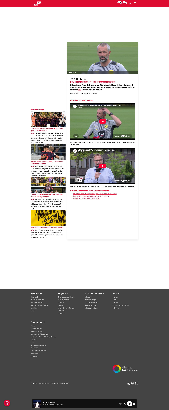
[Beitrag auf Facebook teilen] (77, 79)
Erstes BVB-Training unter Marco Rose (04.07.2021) (91, 196)
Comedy (61, 302)
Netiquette (34, 348)
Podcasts (61, 311)
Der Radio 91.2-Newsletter (40, 334)
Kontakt (33, 340)
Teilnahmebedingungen (39, 351)
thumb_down (125, 404)
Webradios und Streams (66, 308)
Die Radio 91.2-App (37, 331)
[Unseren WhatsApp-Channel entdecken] (128, 383)
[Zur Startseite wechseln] (37, 3)
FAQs (32, 342)
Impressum (34, 356)
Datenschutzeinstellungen (60, 383)
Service (115, 297)
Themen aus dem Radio (66, 297)
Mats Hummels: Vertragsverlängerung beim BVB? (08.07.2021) (95, 194)
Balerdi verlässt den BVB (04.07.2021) (86, 198)
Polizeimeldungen (37, 302)
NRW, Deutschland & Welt (39, 305)
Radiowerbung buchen (38, 345)
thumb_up (134, 404)
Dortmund (34, 297)
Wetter (115, 300)
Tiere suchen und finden (121, 305)
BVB (79, 90)
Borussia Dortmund (37, 300)
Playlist (60, 305)
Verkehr (115, 302)
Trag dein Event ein (91, 302)
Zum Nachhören (63, 300)
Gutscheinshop (90, 305)
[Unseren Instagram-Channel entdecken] (136, 383)
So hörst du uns (36, 329)
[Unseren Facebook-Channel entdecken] (132, 383)
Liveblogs (34, 308)
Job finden (116, 308)
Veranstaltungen (91, 300)
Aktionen (88, 297)
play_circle (130, 404)
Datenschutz (35, 353)
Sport (32, 311)
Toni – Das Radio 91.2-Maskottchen (43, 337)
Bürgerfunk (62, 313)
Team (33, 326)
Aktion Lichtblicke (91, 308)
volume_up (120, 403)
